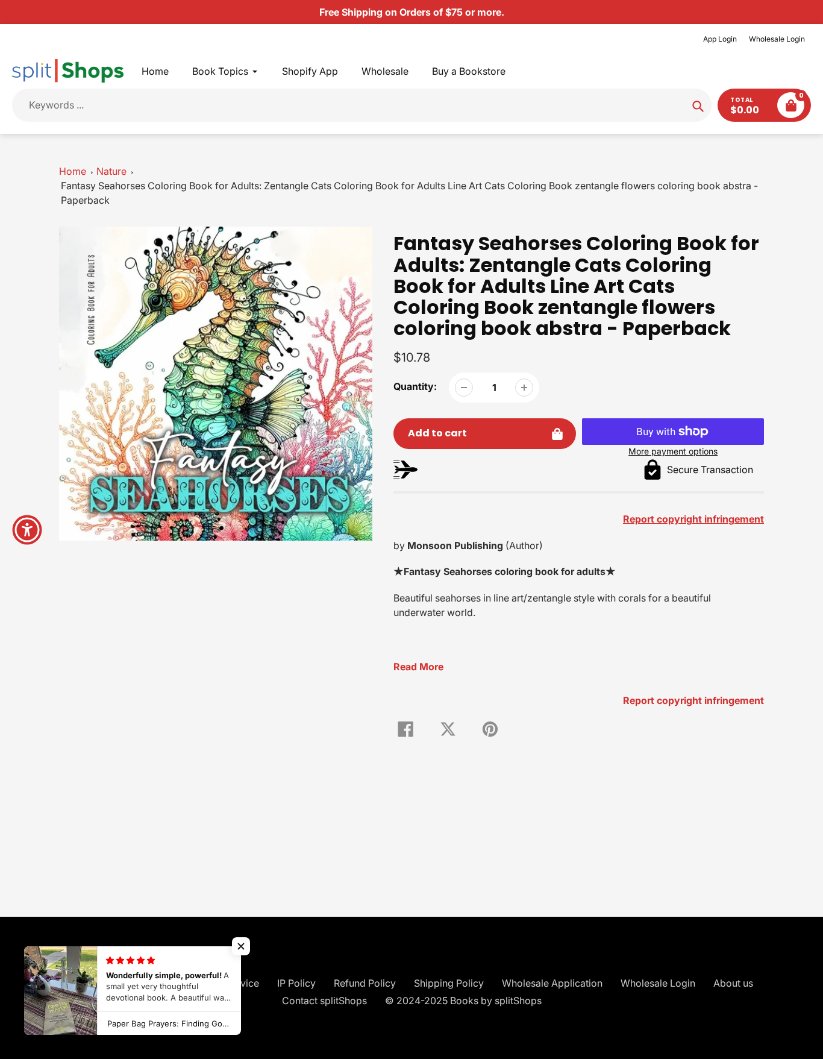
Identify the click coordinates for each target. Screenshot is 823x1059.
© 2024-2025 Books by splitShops (463, 1001)
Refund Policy (365, 983)
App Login (720, 38)
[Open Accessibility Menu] (27, 530)
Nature (111, 171)
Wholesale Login (777, 38)
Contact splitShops (324, 1001)
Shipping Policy (449, 983)
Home (72, 171)
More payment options (673, 451)
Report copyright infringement (693, 700)
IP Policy (296, 983)
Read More (418, 667)
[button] (241, 946)
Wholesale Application (552, 983)
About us (733, 983)
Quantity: (415, 386)
